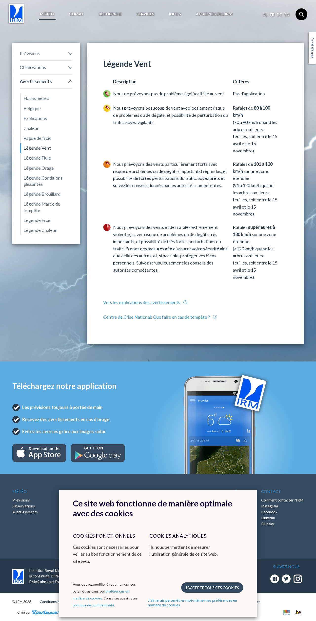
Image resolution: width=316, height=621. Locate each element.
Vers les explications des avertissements (142, 302)
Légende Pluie (37, 158)
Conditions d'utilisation (58, 601)
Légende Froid (37, 220)
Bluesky (267, 524)
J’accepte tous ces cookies (212, 587)
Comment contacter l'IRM (282, 500)
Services (145, 13)
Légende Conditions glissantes (42, 181)
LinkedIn (268, 518)
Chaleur (31, 128)
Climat (76, 13)
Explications (35, 118)
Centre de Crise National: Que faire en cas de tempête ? (157, 317)
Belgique (32, 108)
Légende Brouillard (41, 194)
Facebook (269, 512)
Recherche (110, 13)
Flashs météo (36, 98)
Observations (33, 67)
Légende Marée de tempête (41, 207)
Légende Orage (38, 168)
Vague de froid (37, 138)
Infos (175, 13)
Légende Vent (37, 148)
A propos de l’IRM (214, 13)
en (286, 14)
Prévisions (30, 53)
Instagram (269, 506)
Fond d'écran (312, 48)
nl (265, 14)
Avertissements (36, 81)
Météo (47, 13)
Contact (271, 491)
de (279, 14)
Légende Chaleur (40, 230)
